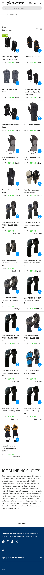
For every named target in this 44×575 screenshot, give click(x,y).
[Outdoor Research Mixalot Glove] (11, 177)
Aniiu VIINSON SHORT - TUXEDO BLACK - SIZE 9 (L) (32, 338)
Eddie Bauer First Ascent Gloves (10, 125)
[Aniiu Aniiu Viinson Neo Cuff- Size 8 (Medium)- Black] (33, 395)
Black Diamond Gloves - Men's (10, 90)
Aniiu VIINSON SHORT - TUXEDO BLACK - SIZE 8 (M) (10, 300)
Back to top (22, 524)
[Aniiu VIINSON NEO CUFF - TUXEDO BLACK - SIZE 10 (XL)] (11, 357)
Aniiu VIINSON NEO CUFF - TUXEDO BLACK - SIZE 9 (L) (11, 337)
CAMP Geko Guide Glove (32, 57)
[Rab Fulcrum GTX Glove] (33, 111)
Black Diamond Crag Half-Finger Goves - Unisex (11, 58)
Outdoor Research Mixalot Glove (11, 191)
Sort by (4, 27)
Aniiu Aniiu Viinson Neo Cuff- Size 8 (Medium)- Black (32, 410)
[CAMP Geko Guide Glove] (33, 43)
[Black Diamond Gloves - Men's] (11, 76)
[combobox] (22, 8)
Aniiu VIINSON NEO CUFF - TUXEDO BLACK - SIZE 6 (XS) (11, 225)
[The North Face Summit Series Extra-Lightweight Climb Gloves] (33, 76)
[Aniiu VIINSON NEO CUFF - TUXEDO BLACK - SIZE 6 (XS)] (11, 209)
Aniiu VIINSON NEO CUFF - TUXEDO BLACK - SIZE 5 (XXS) (33, 225)
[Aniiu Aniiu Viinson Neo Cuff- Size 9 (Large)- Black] (11, 395)
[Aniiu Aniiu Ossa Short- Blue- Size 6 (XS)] (33, 357)
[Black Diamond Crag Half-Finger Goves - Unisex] (11, 43)
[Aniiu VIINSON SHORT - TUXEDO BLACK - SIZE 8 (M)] (11, 285)
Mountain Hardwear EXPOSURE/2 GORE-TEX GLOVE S (10, 448)
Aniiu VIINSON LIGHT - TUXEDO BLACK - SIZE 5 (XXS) (10, 262)
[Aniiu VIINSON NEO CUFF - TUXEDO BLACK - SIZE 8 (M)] (33, 247)
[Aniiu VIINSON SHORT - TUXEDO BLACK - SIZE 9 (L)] (33, 322)
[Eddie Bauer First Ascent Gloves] (11, 111)
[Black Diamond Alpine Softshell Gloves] (33, 177)
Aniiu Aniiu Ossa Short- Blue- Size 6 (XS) (32, 372)
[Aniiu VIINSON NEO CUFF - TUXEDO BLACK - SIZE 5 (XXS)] (33, 209)
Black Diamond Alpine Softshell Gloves (31, 191)
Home (3, 14)
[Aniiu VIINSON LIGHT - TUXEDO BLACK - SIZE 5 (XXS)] (11, 247)
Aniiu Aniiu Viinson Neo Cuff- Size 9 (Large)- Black (11, 409)
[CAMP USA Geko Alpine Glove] (11, 144)
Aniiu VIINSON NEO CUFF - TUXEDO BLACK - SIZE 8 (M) (33, 262)
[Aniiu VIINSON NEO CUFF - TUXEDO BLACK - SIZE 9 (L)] (11, 322)
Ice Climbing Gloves (12, 14)
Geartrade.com (10, 570)
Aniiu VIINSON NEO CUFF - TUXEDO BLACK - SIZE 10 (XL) (11, 373)
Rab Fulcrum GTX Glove (32, 125)
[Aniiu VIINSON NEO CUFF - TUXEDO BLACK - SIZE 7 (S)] (33, 285)
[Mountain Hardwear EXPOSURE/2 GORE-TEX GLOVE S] (11, 433)
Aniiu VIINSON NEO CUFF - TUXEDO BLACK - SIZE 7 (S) (33, 300)
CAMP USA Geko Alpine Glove (10, 158)
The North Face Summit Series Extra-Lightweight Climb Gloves (32, 91)
